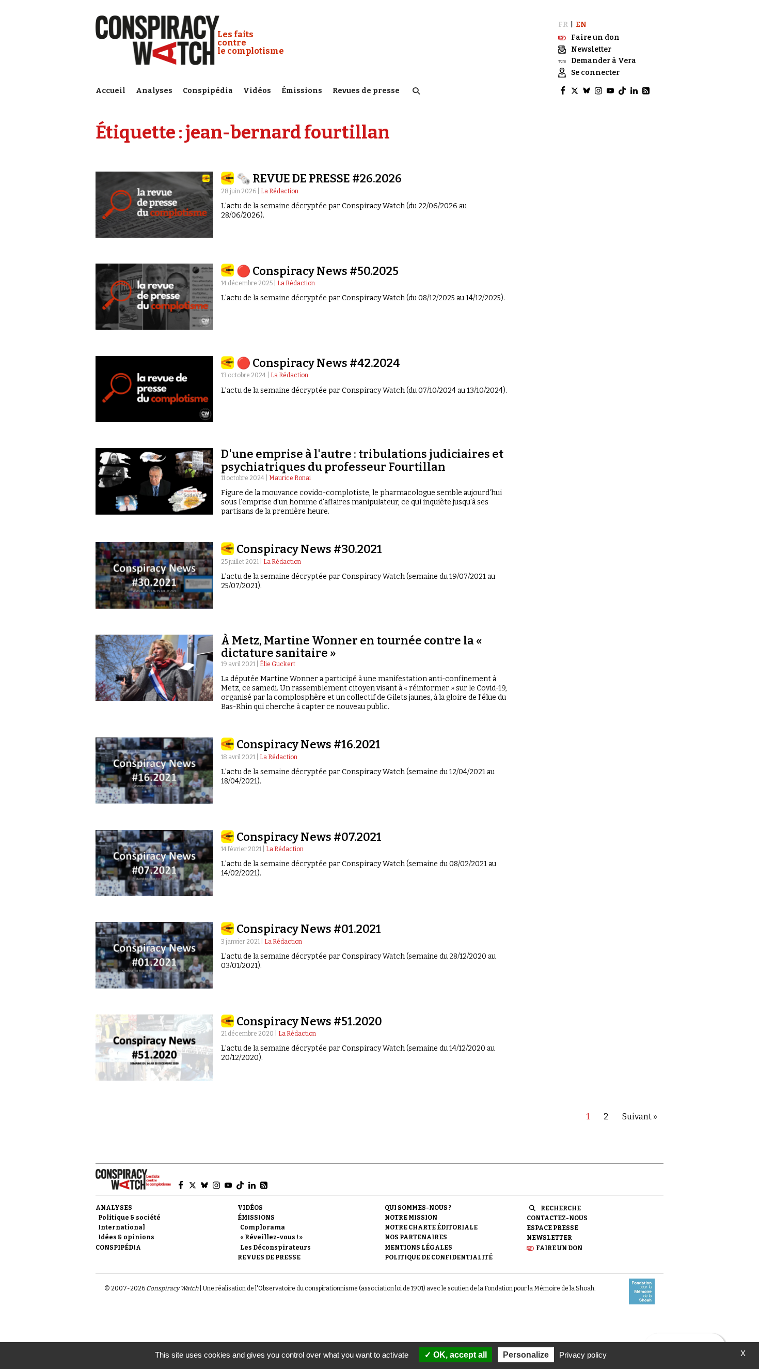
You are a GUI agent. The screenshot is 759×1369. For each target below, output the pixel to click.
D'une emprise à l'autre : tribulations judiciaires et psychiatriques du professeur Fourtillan (362, 460)
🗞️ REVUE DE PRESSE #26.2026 (319, 179)
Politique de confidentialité (439, 1257)
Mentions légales (418, 1247)
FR (563, 24)
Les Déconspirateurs (275, 1247)
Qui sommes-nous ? (418, 1207)
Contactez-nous (557, 1218)
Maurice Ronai (290, 478)
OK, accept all (459, 1354)
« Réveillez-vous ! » (271, 1237)
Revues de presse (366, 90)
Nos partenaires (416, 1237)
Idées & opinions (126, 1237)
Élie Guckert (277, 664)
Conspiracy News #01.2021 (308, 929)
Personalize (526, 1354)
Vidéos (257, 90)
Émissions (301, 90)
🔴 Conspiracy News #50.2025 (317, 271)
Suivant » (639, 1116)
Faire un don (559, 1248)
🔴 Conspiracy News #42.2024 (318, 363)
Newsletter (549, 1237)
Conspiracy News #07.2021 (309, 837)
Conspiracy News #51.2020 (309, 1021)
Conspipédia (208, 90)
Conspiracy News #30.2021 (309, 549)
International (121, 1227)
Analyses (154, 90)
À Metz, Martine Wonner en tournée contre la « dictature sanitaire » (351, 647)
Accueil (110, 90)
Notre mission (411, 1217)
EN (581, 24)
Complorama (262, 1227)
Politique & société (129, 1217)
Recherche (561, 1208)
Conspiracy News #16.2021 (308, 744)
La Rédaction (279, 191)
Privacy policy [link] (583, 1354)
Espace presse (552, 1228)
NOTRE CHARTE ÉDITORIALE (431, 1227)
